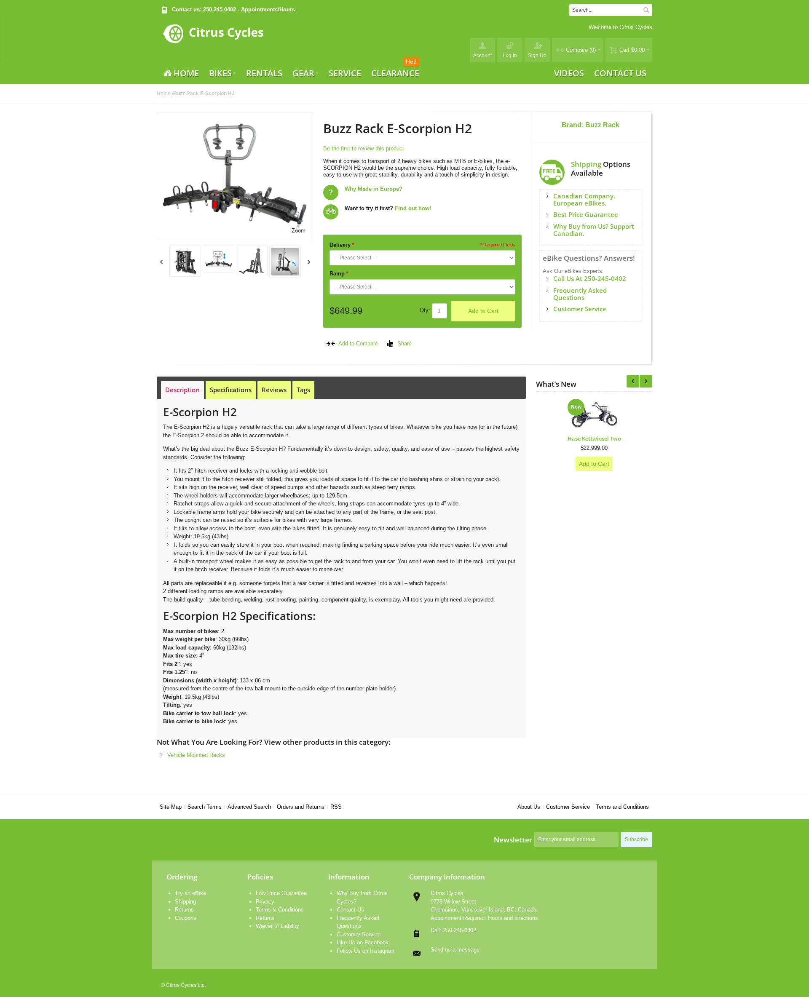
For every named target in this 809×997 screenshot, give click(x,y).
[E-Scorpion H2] (185, 261)
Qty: (425, 310)
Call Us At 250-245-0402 (589, 278)
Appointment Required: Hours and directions (484, 918)
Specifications (231, 389)
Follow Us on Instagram (365, 951)
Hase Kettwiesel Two (594, 438)
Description (182, 389)
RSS (336, 807)
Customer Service (568, 807)
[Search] (646, 10)
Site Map (171, 807)
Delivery (341, 245)
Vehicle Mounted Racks (196, 755)
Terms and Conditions (622, 807)
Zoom (298, 230)
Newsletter (513, 839)
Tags (303, 389)
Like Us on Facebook (362, 942)
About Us (528, 807)
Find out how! (413, 208)
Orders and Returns (300, 807)
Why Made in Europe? (373, 189)
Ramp (338, 273)
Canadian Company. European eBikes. (584, 199)
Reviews (274, 389)
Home (164, 93)
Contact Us (350, 909)
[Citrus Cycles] (213, 40)
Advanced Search (249, 807)
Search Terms (205, 807)
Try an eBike (190, 893)
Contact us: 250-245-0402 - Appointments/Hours (233, 9)
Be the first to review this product (363, 148)
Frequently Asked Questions (580, 294)
